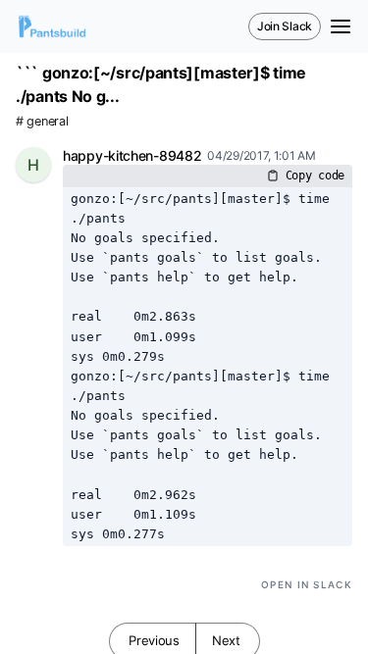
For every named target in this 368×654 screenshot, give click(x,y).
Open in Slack (306, 584)
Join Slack (284, 26)
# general (42, 121)
